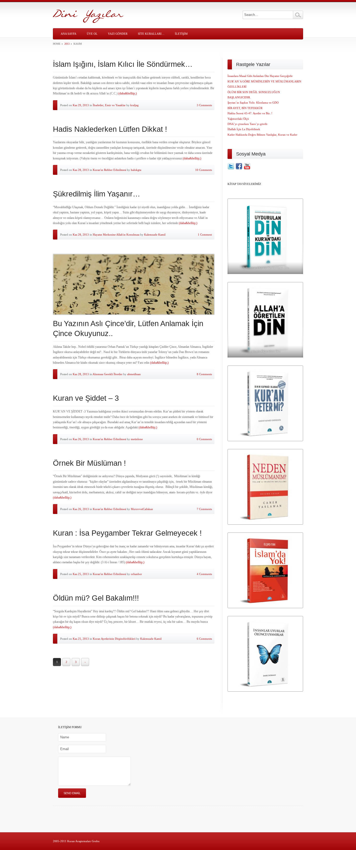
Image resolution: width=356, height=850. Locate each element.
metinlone (137, 439)
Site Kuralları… (151, 33)
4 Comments (204, 574)
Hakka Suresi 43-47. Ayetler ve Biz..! (250, 113)
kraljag (134, 105)
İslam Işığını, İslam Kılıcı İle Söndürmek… (123, 64)
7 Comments (204, 509)
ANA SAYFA (68, 33)
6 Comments (204, 638)
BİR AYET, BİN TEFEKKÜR (245, 108)
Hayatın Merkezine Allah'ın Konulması (116, 234)
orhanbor (136, 574)
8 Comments (204, 374)
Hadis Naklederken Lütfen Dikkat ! (110, 129)
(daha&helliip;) (127, 93)
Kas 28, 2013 (81, 169)
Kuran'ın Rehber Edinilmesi (109, 169)
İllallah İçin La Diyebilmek (244, 129)
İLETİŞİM (181, 33)
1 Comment (205, 234)
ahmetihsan (134, 374)
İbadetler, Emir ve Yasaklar (109, 105)
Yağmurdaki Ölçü (238, 118)
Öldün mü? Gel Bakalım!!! (96, 598)
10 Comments (203, 169)
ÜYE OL (92, 33)
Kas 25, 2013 (81, 574)
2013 (67, 43)
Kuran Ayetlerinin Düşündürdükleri (114, 638)
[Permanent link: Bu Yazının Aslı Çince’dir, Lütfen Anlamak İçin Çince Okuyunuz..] (133, 284)
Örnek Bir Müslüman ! (89, 463)
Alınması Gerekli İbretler (107, 374)
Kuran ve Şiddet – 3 (86, 398)
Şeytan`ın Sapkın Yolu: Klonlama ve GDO (253, 102)
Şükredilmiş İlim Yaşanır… (96, 194)
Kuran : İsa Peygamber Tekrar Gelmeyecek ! (127, 533)
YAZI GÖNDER (117, 33)
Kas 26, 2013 (81, 439)
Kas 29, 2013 (81, 105)
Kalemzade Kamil (154, 234)
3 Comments (204, 105)
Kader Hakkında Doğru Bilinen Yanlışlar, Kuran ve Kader (262, 134)
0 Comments (204, 439)
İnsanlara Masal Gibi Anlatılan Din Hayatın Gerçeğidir (260, 75)
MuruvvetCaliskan (142, 509)
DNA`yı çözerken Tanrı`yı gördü (247, 123)
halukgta (136, 169)
